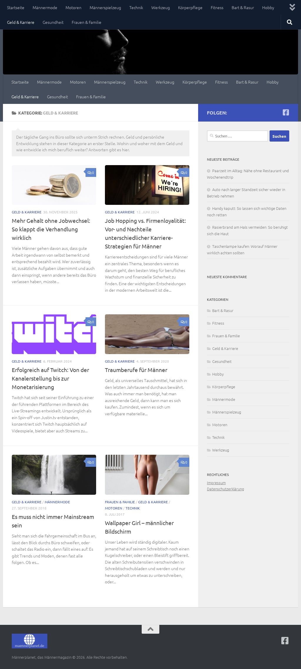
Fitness (217, 7)
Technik (136, 7)
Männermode (45, 7)
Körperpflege (190, 7)
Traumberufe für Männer (136, 369)
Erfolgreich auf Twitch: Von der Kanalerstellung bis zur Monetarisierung (50, 378)
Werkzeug (160, 7)
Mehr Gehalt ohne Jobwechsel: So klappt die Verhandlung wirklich (51, 229)
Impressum (216, 482)
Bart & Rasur (243, 7)
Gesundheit (53, 22)
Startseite (15, 7)
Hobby (268, 7)
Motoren (73, 7)
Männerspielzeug (105, 7)
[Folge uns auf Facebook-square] (285, 112)
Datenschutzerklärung (225, 489)
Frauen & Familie (86, 22)
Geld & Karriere (20, 22)
